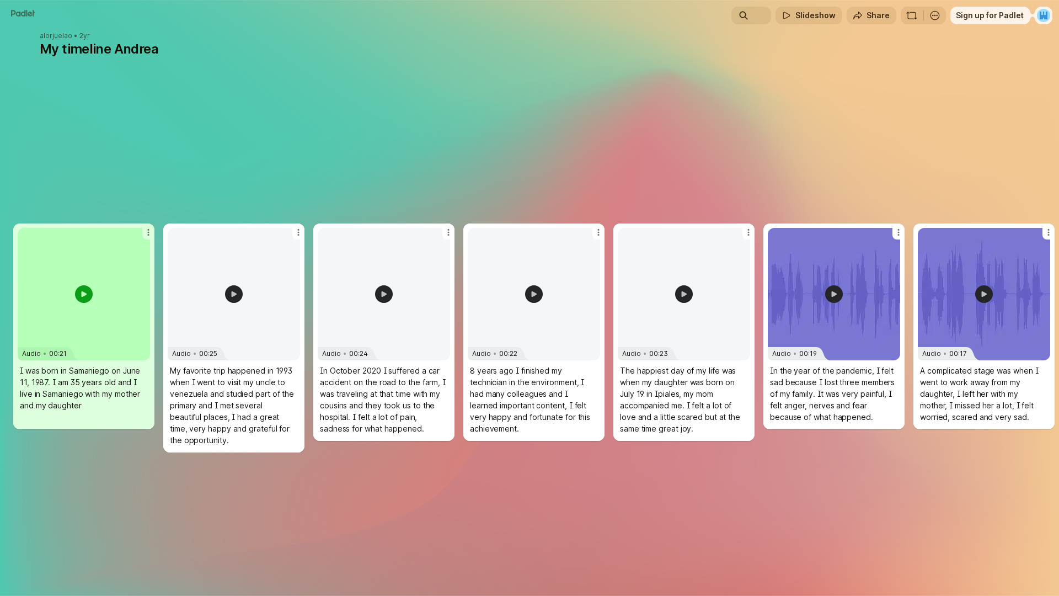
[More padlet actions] (935, 15)
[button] (84, 294)
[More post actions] (148, 232)
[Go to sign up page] (1043, 15)
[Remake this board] (912, 15)
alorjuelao (56, 36)
